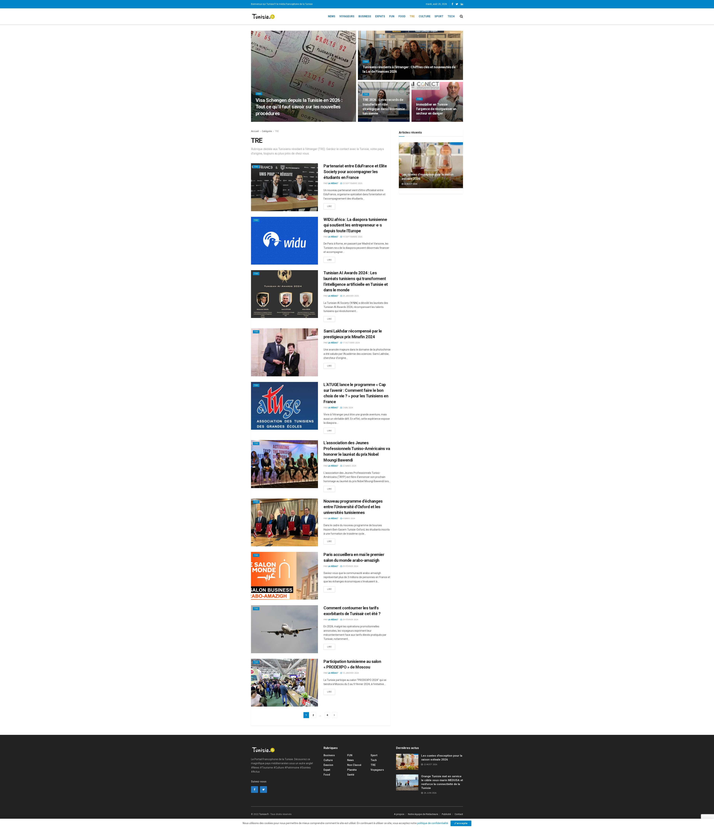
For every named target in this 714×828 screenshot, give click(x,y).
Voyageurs (346, 16)
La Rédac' (265, 120)
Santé (350, 774)
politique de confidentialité (432, 823)
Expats (380, 16)
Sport (439, 16)
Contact (459, 814)
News (331, 16)
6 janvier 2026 (372, 120)
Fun (391, 16)
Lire (329, 206)
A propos (399, 814)
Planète (352, 769)
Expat (327, 769)
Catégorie (267, 131)
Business (364, 16)
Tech (451, 16)
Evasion (328, 764)
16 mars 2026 (371, 79)
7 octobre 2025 (426, 120)
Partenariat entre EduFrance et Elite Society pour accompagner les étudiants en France (355, 172)
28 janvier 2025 (350, 296)
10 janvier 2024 (350, 673)
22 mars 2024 (349, 466)
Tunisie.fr (264, 814)
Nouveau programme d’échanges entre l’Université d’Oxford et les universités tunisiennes (353, 507)
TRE (412, 16)
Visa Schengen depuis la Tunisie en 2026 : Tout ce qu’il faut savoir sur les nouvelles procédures (299, 106)
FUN (349, 755)
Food (402, 16)
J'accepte (461, 823)
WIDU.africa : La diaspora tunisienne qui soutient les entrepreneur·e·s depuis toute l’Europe (355, 225)
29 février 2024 (350, 566)
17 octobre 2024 (351, 343)
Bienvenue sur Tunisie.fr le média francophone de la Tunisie (282, 4)
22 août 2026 (410, 184)
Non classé (354, 764)
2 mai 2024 (347, 407)
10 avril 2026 (281, 120)
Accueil (255, 131)
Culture (424, 16)
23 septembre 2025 (352, 183)
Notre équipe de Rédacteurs (423, 814)
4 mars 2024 (348, 518)
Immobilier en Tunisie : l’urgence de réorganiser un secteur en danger (436, 108)
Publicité (446, 814)
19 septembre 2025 (352, 237)
